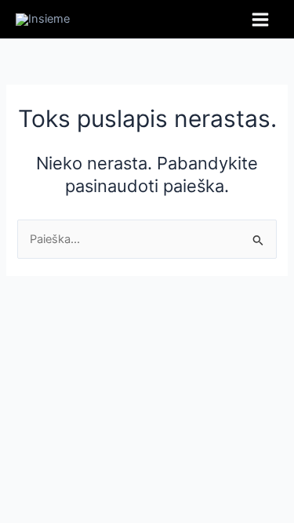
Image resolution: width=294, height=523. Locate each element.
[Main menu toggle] (260, 20)
